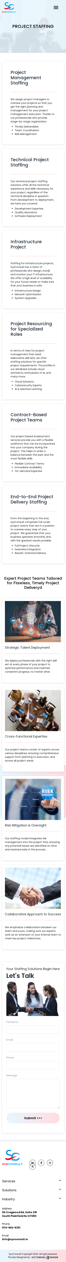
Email (9, 1040)
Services (8, 1181)
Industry (8, 1199)
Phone (10, 1057)
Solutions (9, 1190)
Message (11, 1075)
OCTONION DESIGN (44, 1257)
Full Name (12, 1022)
